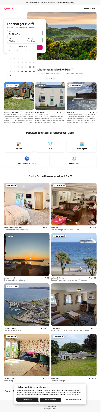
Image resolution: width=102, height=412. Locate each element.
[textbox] (16, 41)
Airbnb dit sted (89, 8)
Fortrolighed (47, 409)
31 (10, 75)
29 (30, 71)
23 (34, 67)
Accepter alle (27, 400)
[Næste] (54, 78)
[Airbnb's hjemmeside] (9, 8)
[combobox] (25, 34)
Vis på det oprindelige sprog (65, 2)
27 (22, 71)
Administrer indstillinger (73, 400)
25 (14, 71)
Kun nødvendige (50, 400)
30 (34, 71)
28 (26, 71)
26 (18, 71)
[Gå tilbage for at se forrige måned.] (10, 46)
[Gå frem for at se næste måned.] (33, 46)
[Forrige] (46, 78)
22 (30, 67)
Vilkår (55, 409)
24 (10, 71)
